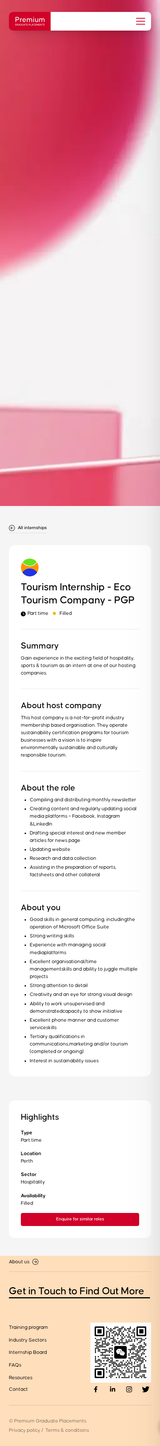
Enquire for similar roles (80, 1219)
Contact (18, 1389)
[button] (138, 21)
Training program (28, 1327)
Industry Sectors (28, 1340)
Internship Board (28, 1352)
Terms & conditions (67, 1430)
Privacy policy (24, 1430)
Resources (20, 1377)
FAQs (15, 1365)
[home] (30, 21)
